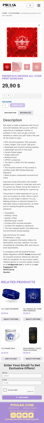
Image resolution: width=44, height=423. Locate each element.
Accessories (14, 13)
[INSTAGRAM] (13, 415)
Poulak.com (22, 405)
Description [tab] (10, 113)
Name (4, 373)
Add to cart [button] (11, 359)
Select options (11, 319)
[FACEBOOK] (19, 415)
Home (4, 13)
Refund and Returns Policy (22, 411)
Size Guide (7, 102)
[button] (39, 5)
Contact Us (13, 408)
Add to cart (17, 105)
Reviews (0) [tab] (25, 113)
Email (4, 380)
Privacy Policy (29, 408)
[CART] (30, 5)
